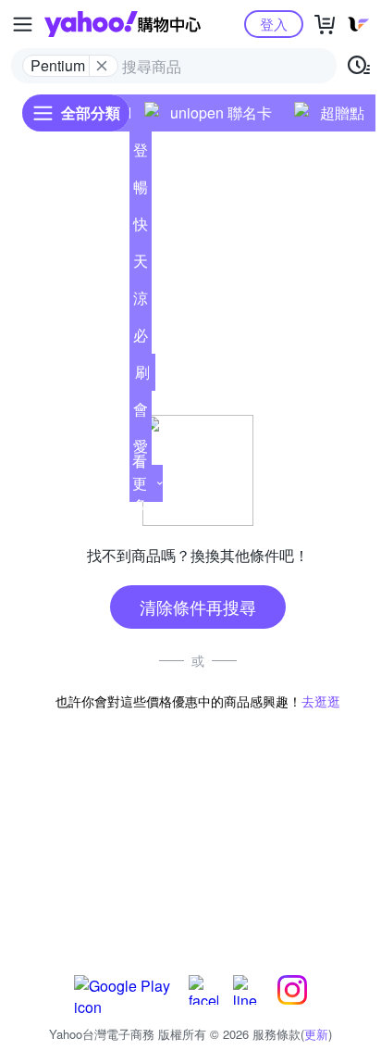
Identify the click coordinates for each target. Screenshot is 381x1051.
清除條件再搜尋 (198, 606)
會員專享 (140, 413)
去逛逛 (320, 701)
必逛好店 (140, 339)
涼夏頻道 (140, 302)
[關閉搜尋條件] (101, 65)
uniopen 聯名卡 (221, 112)
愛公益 (140, 450)
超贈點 (342, 112)
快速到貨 (140, 228)
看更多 (139, 483)
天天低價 (140, 265)
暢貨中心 (140, 191)
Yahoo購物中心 (122, 24)
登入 (274, 23)
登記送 (140, 154)
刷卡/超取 (142, 376)
